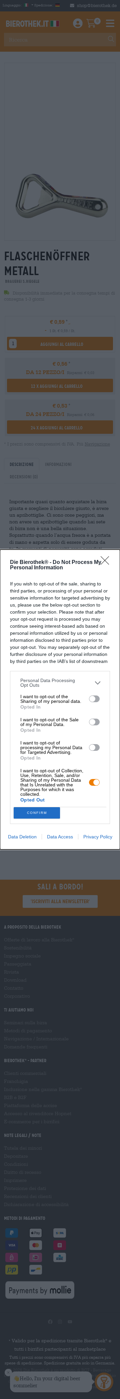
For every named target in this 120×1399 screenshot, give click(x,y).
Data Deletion (22, 836)
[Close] (107, 562)
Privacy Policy (97, 836)
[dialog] (60, 699)
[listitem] (60, 682)
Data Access (60, 836)
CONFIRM (37, 813)
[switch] (94, 698)
